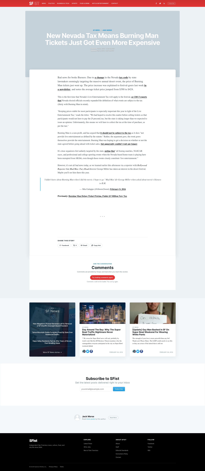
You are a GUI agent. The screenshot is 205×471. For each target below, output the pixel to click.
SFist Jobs (87, 447)
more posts (90, 419)
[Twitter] (160, 3)
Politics (51, 3)
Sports (74, 3)
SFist (33, 440)
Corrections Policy (122, 454)
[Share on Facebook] (91, 351)
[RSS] (164, 3)
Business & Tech (63, 3)
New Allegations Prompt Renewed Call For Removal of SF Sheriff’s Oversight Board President (52, 325)
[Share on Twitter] (87, 351)
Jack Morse (107, 30)
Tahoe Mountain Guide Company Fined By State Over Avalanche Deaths (52, 333)
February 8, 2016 (118, 189)
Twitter (150, 447)
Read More (113, 417)
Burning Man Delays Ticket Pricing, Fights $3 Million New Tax (98, 196)
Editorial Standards (122, 450)
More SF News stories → (52, 352)
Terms (62, 466)
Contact (114, 3)
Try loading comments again (102, 277)
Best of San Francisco (91, 450)
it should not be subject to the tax (115, 132)
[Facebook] (156, 3)
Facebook (151, 443)
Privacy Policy (53, 466)
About (118, 443)
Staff (117, 447)
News (44, 3)
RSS (149, 450)
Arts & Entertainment (100, 3)
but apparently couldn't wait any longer (119, 143)
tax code (123, 77)
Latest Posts (88, 443)
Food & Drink (84, 3)
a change (99, 77)
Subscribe (171, 3)
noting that (110, 150)
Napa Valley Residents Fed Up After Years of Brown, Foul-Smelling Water (52, 342)
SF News (96, 30)
